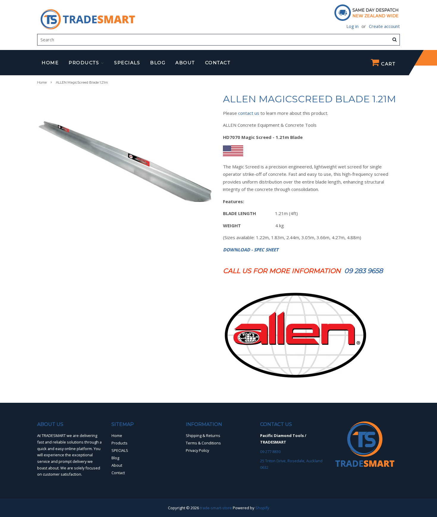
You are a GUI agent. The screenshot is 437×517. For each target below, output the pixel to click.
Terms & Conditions (203, 443)
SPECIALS (127, 62)
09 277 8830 (270, 451)
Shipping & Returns (203, 435)
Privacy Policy (197, 450)
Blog (157, 62)
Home (50, 62)
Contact (218, 62)
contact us (248, 113)
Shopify (262, 507)
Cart (388, 64)
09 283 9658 (363, 271)
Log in (352, 26)
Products (85, 62)
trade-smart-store (216, 507)
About (185, 62)
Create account (384, 26)
